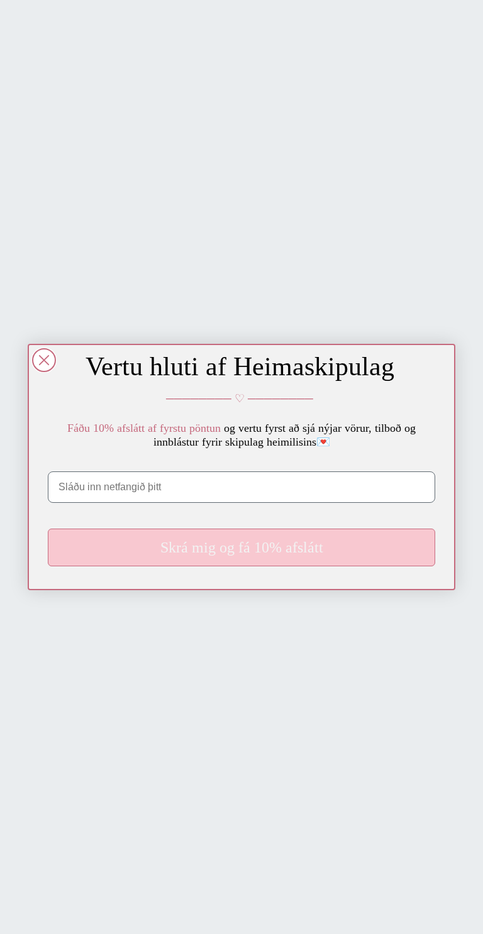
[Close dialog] (44, 360)
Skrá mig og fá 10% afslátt (241, 547)
